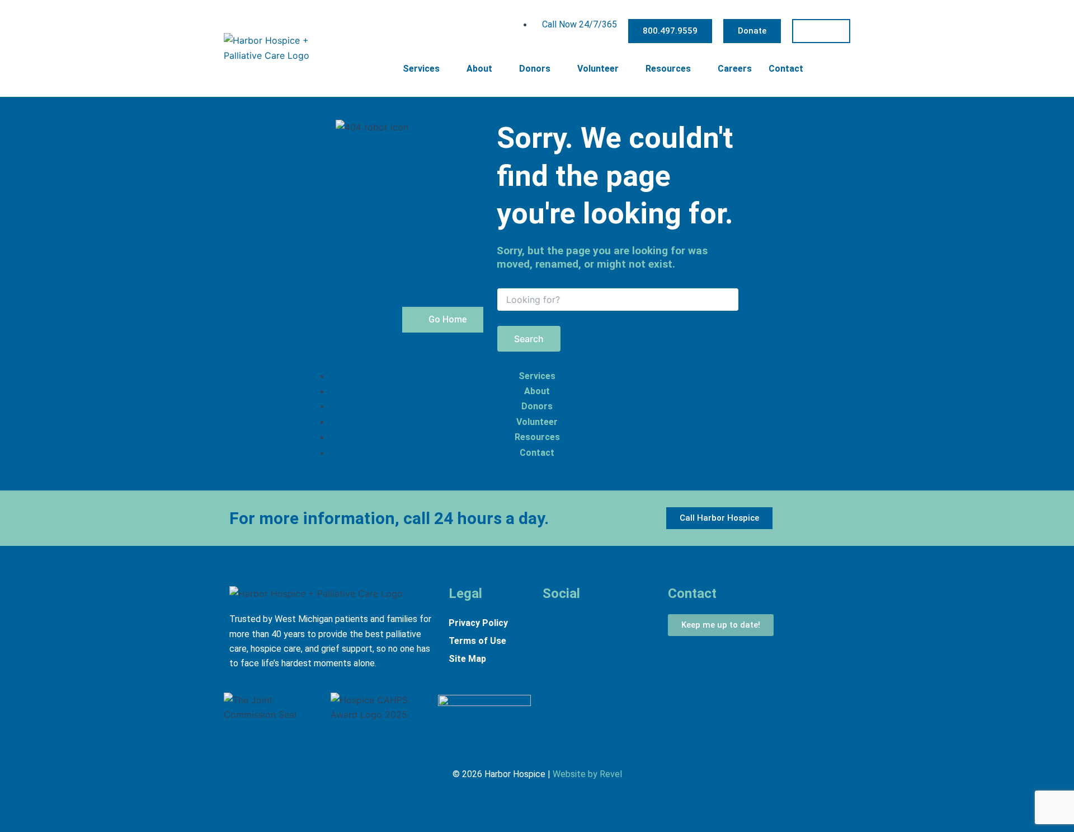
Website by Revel (587, 774)
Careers (735, 68)
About (479, 68)
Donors (534, 68)
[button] (844, 67)
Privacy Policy (478, 623)
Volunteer (598, 68)
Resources (668, 68)
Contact (786, 68)
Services (421, 68)
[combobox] (617, 299)
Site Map (467, 658)
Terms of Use (477, 640)
